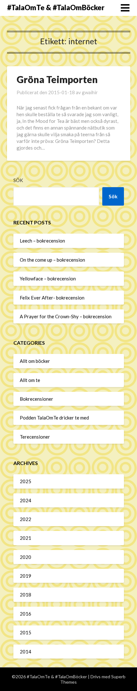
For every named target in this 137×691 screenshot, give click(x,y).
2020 (25, 557)
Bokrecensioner (36, 399)
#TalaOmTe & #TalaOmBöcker (56, 7)
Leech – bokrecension (42, 240)
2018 (25, 594)
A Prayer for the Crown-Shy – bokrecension (66, 316)
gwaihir (90, 92)
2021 (25, 538)
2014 (25, 651)
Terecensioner (35, 437)
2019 (25, 576)
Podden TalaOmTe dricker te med (54, 417)
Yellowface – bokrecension (48, 278)
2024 (25, 500)
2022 (25, 519)
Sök (18, 180)
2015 (25, 632)
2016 (25, 614)
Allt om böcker (35, 361)
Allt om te (30, 380)
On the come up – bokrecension (52, 260)
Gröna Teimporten (57, 79)
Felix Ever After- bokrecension (52, 297)
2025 (25, 481)
